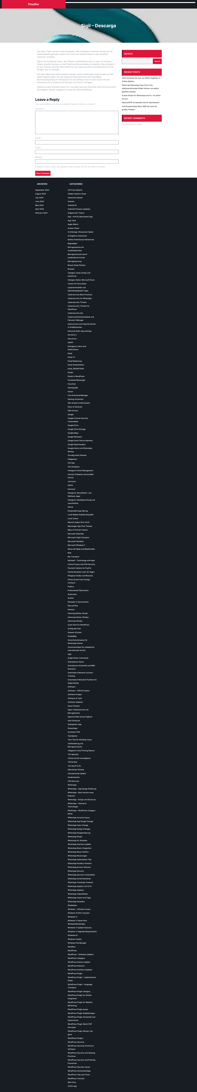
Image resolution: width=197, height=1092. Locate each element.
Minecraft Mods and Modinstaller (81, 549)
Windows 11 (72, 917)
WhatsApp (72, 785)
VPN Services (73, 781)
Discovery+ (72, 339)
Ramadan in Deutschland (78, 602)
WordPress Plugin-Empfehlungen (81, 1013)
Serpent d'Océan (75, 632)
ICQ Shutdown (74, 467)
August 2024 (40, 194)
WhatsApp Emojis (75, 837)
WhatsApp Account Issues (79, 817)
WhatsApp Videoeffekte (78, 894)
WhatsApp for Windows (77, 840)
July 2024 (39, 198)
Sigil (69, 654)
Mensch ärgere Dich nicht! (78, 522)
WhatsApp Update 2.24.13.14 (80, 886)
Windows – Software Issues (79, 909)
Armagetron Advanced (77, 236)
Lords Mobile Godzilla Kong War (81, 515)
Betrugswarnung (74, 261)
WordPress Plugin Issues (78, 1009)
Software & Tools (75, 698)
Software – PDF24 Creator (79, 691)
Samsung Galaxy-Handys (78, 617)
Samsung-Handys (75, 621)
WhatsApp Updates (76, 890)
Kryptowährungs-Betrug (78, 511)
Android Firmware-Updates (79, 209)
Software (71, 687)
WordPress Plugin (75, 973)
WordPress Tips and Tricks (79, 1075)
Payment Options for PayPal (79, 568)
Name (38, 138)
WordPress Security (76, 1042)
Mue (69, 553)
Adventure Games (75, 198)
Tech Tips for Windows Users (80, 740)
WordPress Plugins (75, 1038)
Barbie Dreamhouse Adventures (81, 239)
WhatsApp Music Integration (79, 848)
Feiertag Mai (73, 388)
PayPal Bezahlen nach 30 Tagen (81, 572)
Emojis (70, 372)
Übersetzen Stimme (76, 770)
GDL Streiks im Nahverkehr (79, 403)
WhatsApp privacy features (79, 867)
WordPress (72, 950)
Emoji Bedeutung (75, 361)
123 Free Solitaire (75, 190)
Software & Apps (75, 694)
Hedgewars (72, 459)
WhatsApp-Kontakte (76, 901)
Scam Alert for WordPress (78, 625)
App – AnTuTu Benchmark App (80, 217)
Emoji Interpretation (76, 365)
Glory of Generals (75, 407)
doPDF (70, 342)
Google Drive (73, 425)
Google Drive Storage (77, 429)
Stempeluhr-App (74, 724)
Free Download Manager (78, 395)
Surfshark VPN (74, 732)
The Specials (73, 754)
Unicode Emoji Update (77, 773)
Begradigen (72, 243)
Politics (71, 587)
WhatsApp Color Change (78, 825)
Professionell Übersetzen (78, 590)
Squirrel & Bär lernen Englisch (80, 717)
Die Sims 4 (72, 335)
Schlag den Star (74, 628)
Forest (70, 391)
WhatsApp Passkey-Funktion (80, 863)
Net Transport (73, 557)
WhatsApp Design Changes (79, 829)
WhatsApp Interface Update (79, 844)
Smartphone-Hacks (76, 662)
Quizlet (71, 598)
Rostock (71, 609)
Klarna (70, 507)
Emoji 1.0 (71, 357)
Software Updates (75, 702)
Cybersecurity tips (75, 313)
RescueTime (73, 606)
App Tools (72, 220)
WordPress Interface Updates (80, 970)
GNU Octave (73, 411)
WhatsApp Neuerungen (77, 856)
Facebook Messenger (76, 380)
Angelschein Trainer (76, 213)
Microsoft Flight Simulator (78, 537)
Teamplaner (73, 736)
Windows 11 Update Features (80, 928)
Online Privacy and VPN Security (81, 564)
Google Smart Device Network (80, 440)
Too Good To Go (74, 766)
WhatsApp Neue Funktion (78, 852)
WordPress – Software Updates (81, 954)
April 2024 (39, 209)
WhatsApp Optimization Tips (79, 859)
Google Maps (73, 433)
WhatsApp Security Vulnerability (81, 875)
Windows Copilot (75, 939)
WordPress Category (76, 958)
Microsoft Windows (76, 541)
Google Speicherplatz (77, 444)
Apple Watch (73, 224)
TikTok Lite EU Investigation (79, 758)
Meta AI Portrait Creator (78, 530)
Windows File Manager (77, 943)
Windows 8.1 (73, 935)
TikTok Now (72, 762)
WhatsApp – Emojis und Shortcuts (82, 799)
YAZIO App (72, 1086)
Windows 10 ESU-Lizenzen (79, 913)
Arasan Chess (73, 228)
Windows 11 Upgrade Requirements (82, 931)
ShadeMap (72, 636)
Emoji (70, 353)
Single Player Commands (78, 658)
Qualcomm (72, 594)
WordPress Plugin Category (79, 991)
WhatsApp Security (76, 871)
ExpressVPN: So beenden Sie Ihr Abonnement (140, 102)
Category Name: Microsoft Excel (81, 280)
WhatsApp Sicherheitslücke (79, 879)
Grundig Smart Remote (77, 455)
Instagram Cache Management (80, 470)
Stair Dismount (74, 721)
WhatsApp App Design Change (80, 821)
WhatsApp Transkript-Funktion (80, 882)
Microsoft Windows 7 (76, 545)
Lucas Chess (73, 518)
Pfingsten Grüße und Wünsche (80, 576)
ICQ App (71, 463)
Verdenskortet (74, 777)
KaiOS (70, 485)
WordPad (71, 947)
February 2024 (41, 213)
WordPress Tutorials (76, 1078)
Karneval (71, 489)
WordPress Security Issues (79, 1067)
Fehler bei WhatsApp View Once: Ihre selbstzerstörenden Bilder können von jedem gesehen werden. (140, 88)
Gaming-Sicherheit (75, 399)
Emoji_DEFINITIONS (76, 369)
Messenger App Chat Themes (80, 526)
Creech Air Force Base (77, 284)
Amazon (71, 201)
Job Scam (72, 481)
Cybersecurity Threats (77, 302)
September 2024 (42, 190)
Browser (71, 269)
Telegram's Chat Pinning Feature (81, 750)
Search (128, 54)
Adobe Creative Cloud (77, 194)
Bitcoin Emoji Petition (76, 265)
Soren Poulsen (74, 706)
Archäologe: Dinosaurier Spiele (80, 232)
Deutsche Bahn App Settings (80, 331)
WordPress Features (76, 966)
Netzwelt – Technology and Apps (81, 560)
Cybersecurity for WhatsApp (80, 298)
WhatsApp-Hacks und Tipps (79, 898)
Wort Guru (72, 1082)
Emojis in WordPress (76, 376)
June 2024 (39, 201)
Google (71, 414)
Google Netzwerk (75, 437)
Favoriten (72, 384)
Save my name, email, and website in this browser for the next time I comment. (71, 167)
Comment (40, 108)
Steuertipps (72, 728)
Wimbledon (72, 905)
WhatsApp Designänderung (79, 833)
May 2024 (39, 205)
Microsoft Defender (76, 534)
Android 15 (72, 205)
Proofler (33, 4)
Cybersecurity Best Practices (80, 295)
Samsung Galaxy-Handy (78, 613)
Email (38, 147)
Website (38, 157)
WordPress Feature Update (79, 962)
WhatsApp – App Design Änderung (82, 789)
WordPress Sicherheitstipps (79, 1071)
